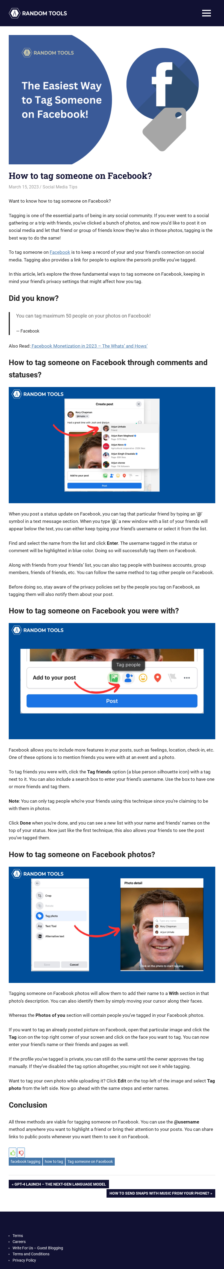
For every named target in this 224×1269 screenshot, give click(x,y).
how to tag (54, 1161)
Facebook (60, 252)
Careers (19, 1241)
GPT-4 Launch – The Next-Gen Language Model (60, 1185)
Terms (18, 1235)
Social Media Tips (60, 187)
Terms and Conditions (31, 1254)
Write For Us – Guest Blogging (38, 1248)
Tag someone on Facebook (90, 1161)
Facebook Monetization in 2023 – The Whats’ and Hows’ (89, 346)
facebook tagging (25, 1161)
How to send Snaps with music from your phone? (159, 1194)
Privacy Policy (24, 1260)
